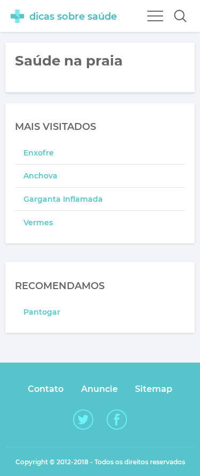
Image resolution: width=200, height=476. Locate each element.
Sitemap (153, 389)
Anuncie (99, 389)
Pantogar (41, 312)
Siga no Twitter (83, 419)
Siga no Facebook (117, 419)
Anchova (40, 175)
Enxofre (38, 153)
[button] (180, 16)
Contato (45, 389)
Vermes (38, 222)
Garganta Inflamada (63, 199)
